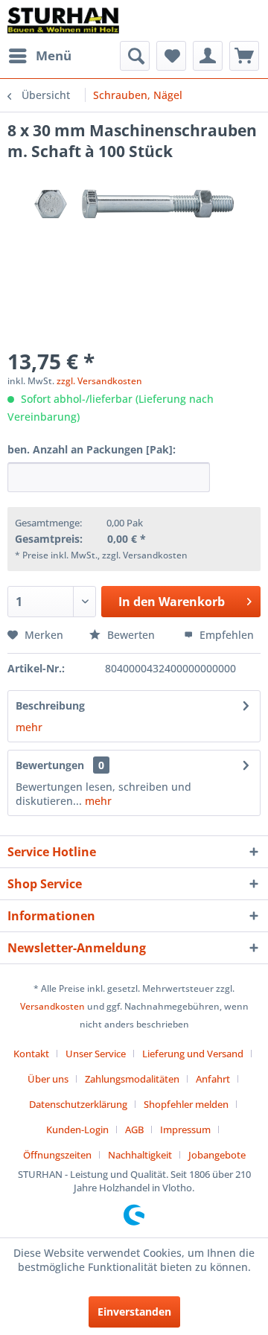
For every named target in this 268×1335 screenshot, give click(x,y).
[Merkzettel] (171, 56)
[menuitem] (39, 56)
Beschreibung (50, 705)
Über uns (48, 1079)
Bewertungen (50, 765)
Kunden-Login (77, 1129)
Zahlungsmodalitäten (132, 1079)
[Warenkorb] (244, 56)
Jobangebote (217, 1155)
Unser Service (96, 1053)
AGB (134, 1129)
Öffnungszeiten (57, 1155)
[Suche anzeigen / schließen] (135, 56)
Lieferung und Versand (192, 1053)
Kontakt (31, 1053)
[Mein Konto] (208, 56)
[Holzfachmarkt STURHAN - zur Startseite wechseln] (63, 20)
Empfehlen (225, 635)
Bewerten (131, 635)
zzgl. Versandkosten (99, 381)
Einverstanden (134, 1311)
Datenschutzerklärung (78, 1104)
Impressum (185, 1129)
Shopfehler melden (186, 1104)
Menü (53, 55)
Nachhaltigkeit (140, 1155)
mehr (29, 727)
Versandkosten (52, 1006)
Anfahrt (213, 1079)
